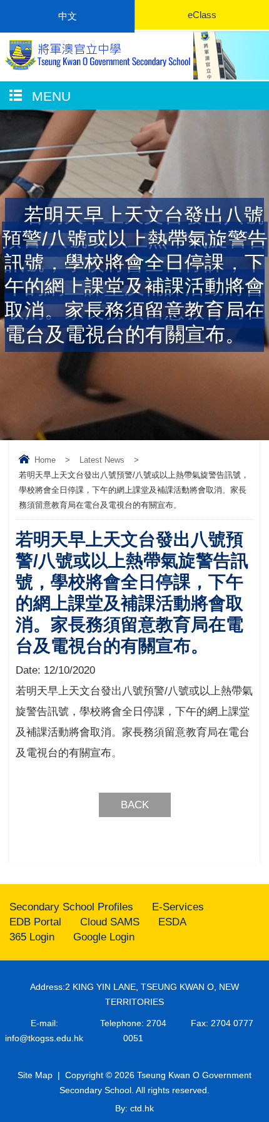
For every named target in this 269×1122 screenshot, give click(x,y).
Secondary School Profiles (71, 907)
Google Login (103, 937)
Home (45, 460)
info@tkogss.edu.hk (44, 1038)
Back (135, 805)
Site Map (35, 1075)
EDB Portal (35, 922)
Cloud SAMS (110, 922)
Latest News (101, 460)
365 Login (31, 937)
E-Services (178, 907)
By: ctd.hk (134, 1108)
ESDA (172, 922)
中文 (67, 16)
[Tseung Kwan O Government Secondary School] (96, 55)
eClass (202, 14)
